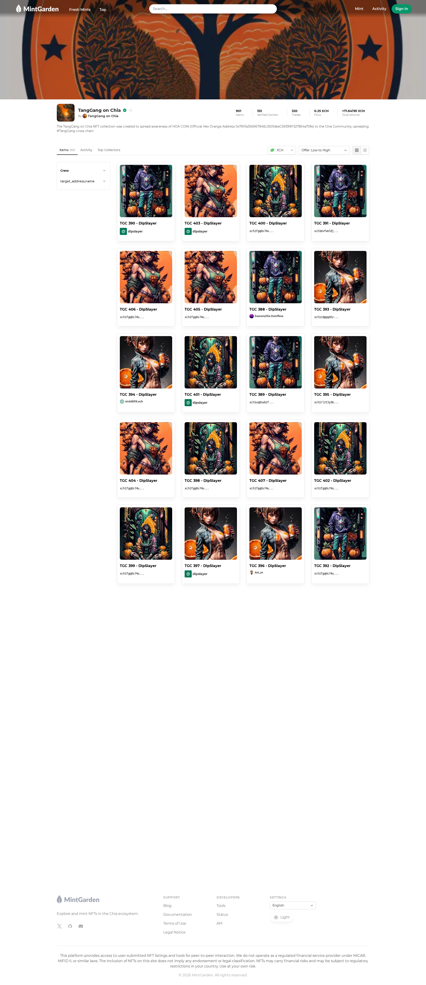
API (220, 923)
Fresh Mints (80, 10)
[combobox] (213, 9)
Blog (167, 906)
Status (222, 914)
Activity (379, 9)
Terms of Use (174, 923)
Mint (359, 9)
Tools (221, 906)
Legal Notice (174, 932)
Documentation (177, 914)
